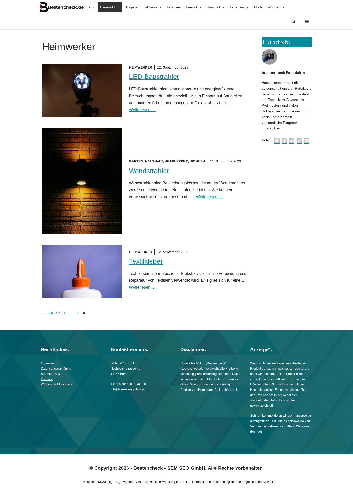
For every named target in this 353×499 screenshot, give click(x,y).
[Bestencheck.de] (62, 7)
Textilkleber (146, 261)
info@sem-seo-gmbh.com (128, 389)
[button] (306, 21)
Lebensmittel (239, 7)
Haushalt (213, 7)
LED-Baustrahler (154, 76)
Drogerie (131, 7)
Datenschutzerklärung (56, 368)
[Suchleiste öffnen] (293, 21)
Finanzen (174, 7)
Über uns (47, 379)
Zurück (51, 313)
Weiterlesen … (142, 110)
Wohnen (274, 7)
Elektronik (149, 7)
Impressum (48, 363)
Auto (91, 7)
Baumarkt (107, 7)
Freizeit (191, 7)
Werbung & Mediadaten (57, 384)
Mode (258, 7)
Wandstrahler (149, 170)
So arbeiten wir (51, 374)
